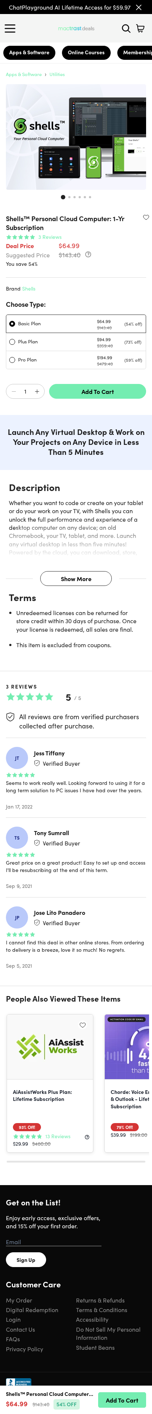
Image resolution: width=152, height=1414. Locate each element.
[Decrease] (13, 391)
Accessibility (92, 1319)
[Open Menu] (11, 28)
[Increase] (37, 391)
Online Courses (86, 52)
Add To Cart (98, 391)
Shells (28, 288)
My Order (19, 1300)
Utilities (57, 74)
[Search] (126, 28)
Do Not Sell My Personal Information (108, 1333)
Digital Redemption (32, 1309)
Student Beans (95, 1347)
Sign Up (26, 1259)
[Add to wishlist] (146, 217)
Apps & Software (29, 52)
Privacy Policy (24, 1349)
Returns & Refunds (100, 1300)
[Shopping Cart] (140, 28)
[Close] (139, 7)
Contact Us (20, 1329)
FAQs (13, 1339)
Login (13, 1319)
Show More (76, 578)
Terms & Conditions (101, 1309)
